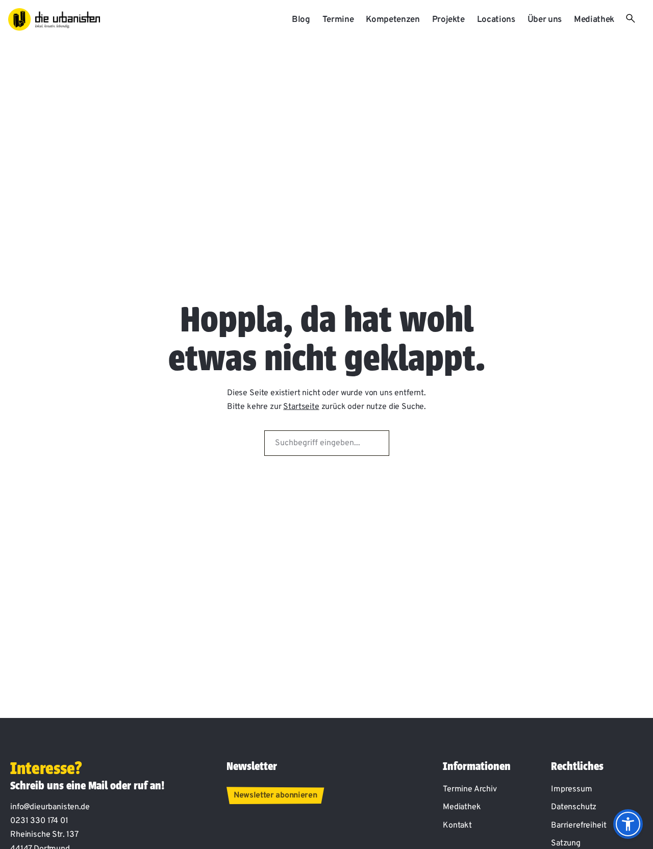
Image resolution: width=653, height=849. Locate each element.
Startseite (301, 407)
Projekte (448, 19)
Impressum (571, 789)
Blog (301, 19)
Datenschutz (573, 807)
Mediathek (594, 19)
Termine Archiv (470, 789)
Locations (496, 19)
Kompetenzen (392, 19)
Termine (338, 19)
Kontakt (457, 825)
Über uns (545, 19)
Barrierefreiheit (578, 825)
